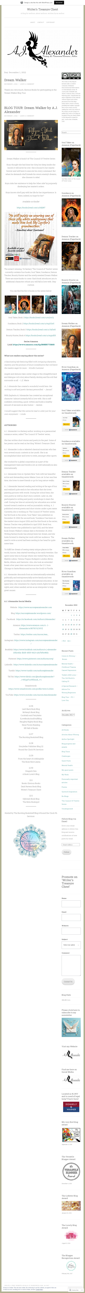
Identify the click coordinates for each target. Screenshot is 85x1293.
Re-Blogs (65, 796)
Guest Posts (66, 761)
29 (71, 634)
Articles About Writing (70, 734)
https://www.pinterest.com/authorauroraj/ (35, 658)
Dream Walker (15, 80)
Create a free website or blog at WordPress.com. (23, 1285)
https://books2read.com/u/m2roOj (39, 317)
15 (71, 625)
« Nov (64, 641)
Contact (40, 22)
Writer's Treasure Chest (42, 9)
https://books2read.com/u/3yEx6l (41, 329)
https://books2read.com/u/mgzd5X (41, 335)
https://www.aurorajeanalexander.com (35, 607)
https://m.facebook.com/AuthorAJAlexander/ (35, 619)
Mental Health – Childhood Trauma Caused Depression (69, 667)
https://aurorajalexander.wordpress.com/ (33, 613)
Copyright (50, 22)
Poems (64, 787)
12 (63, 625)
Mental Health (67, 765)
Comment (66, 953)
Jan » (69, 641)
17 (77, 625)
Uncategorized (67, 809)
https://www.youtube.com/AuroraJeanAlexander (35, 695)
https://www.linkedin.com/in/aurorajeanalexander (35, 664)
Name (64, 898)
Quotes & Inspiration (69, 792)
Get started (59, 2)
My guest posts (67, 770)
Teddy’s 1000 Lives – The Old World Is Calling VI (69, 678)
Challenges (66, 756)
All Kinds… (66, 730)
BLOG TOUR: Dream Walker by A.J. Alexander (31, 109)
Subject (65, 939)
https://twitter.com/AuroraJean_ (35, 634)
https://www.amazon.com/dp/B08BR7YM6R (34, 344)
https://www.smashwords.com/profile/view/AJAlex (31, 689)
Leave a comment (27, 84)
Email (64, 912)
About (32, 22)
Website (65, 926)
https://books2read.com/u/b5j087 (31, 207)
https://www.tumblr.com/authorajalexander (34, 670)
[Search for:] (71, 132)
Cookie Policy (39, 1289)
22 (71, 629)
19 (63, 629)
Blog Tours (66, 751)
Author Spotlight (68, 739)
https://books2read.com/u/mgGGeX (39, 323)
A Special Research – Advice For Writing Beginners (70, 689)
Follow (66, 852)
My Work (65, 775)
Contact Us (68, 982)
